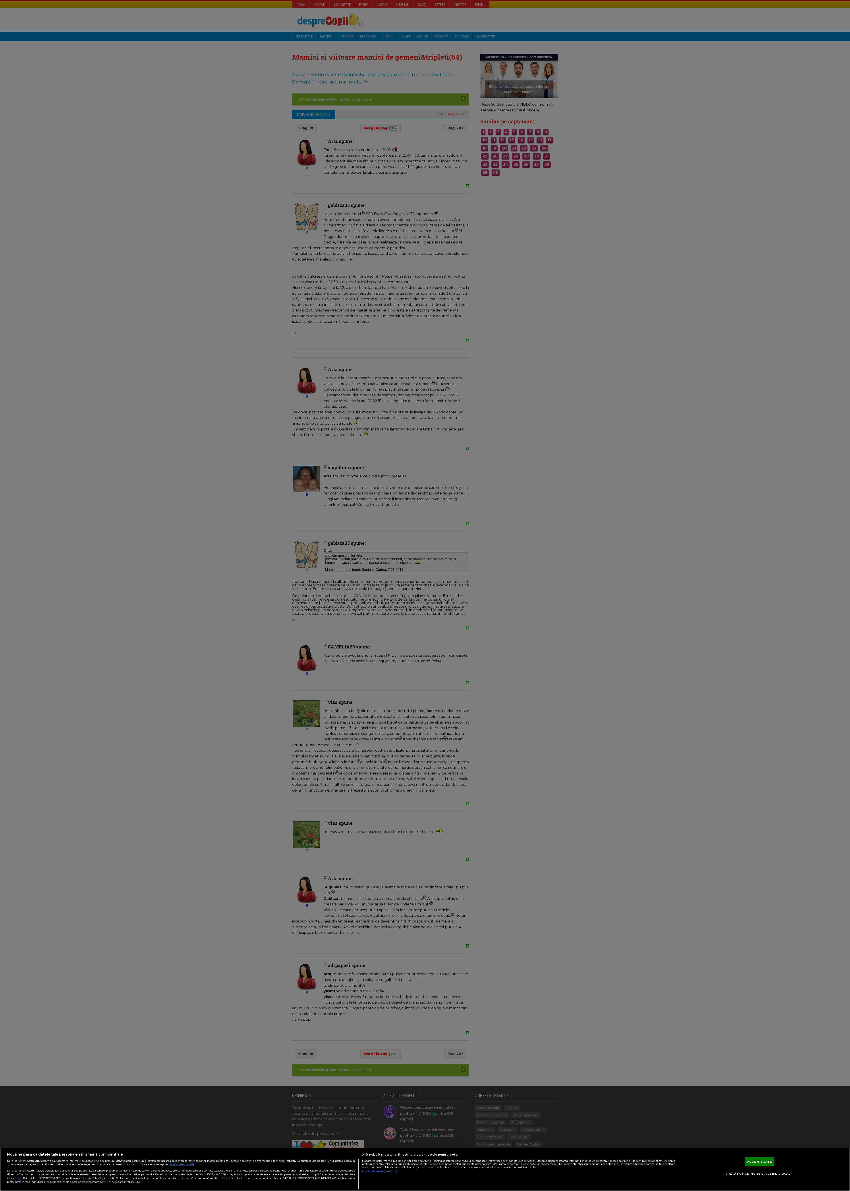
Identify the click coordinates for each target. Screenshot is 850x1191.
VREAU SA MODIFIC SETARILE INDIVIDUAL (758, 1173)
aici (20, 1178)
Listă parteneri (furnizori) (379, 1171)
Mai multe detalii (182, 1164)
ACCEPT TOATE (759, 1161)
